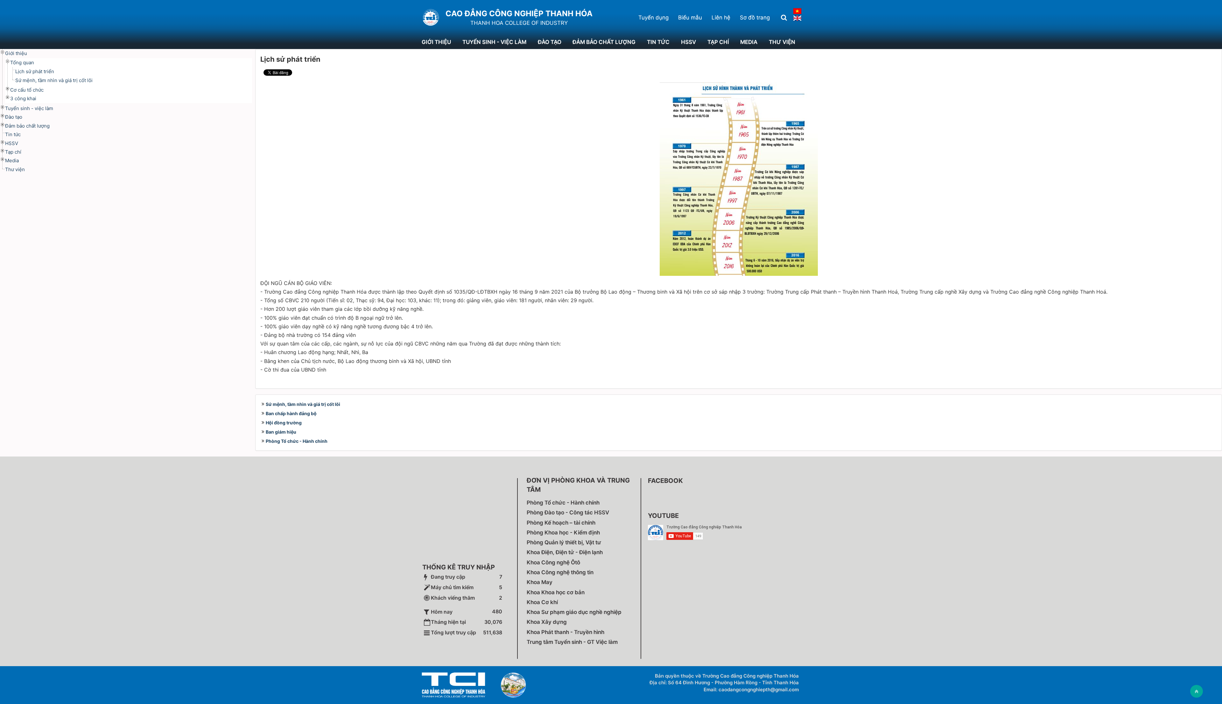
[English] (797, 18)
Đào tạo (549, 42)
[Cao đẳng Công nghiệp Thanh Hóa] (430, 17)
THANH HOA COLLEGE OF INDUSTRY (519, 23)
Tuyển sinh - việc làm (494, 42)
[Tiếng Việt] (797, 11)
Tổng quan (22, 62)
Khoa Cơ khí (542, 602)
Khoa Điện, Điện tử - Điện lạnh (565, 552)
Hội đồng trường (284, 422)
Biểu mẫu (690, 17)
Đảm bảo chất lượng (604, 42)
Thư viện (782, 42)
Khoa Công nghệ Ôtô (553, 562)
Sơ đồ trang (755, 17)
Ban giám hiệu (281, 432)
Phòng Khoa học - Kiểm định (563, 532)
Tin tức (658, 42)
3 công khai (23, 98)
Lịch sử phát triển (34, 71)
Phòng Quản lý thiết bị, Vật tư (564, 542)
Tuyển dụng (653, 17)
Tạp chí (718, 42)
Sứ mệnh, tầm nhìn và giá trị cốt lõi (303, 404)
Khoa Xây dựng (547, 622)
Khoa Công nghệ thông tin (560, 572)
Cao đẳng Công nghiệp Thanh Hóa (519, 13)
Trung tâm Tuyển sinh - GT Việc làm (572, 642)
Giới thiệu (436, 42)
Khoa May (539, 582)
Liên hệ (721, 17)
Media (748, 42)
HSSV (688, 42)
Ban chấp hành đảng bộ (291, 413)
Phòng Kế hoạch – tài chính (561, 522)
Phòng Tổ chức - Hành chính (296, 441)
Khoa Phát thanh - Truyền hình (565, 632)
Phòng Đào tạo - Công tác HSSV (568, 512)
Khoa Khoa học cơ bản (556, 592)
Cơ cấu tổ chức (27, 90)
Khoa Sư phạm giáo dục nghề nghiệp (574, 612)
